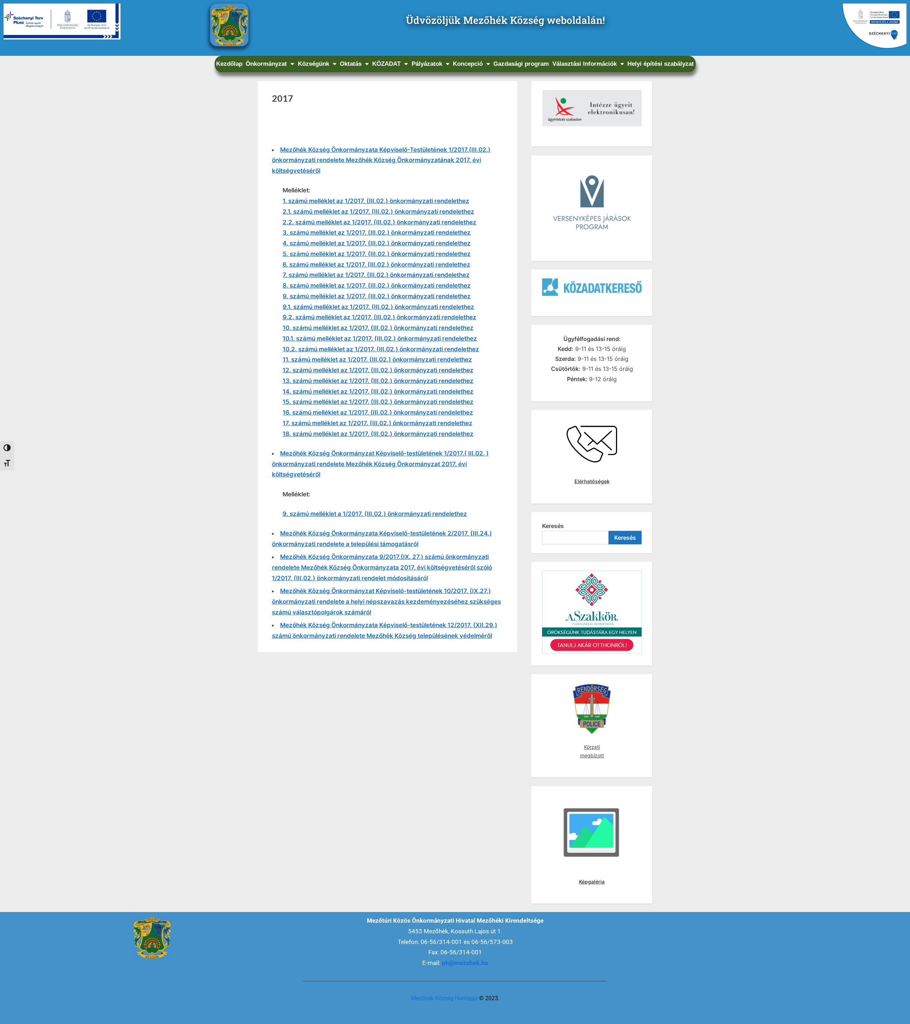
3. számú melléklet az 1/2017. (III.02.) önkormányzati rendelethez (377, 232)
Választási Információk (584, 63)
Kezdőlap (229, 63)
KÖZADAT (386, 63)
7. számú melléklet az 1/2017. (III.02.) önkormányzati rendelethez (376, 274)
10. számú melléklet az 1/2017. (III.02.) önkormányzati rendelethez (378, 327)
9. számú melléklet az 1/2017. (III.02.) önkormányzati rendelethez (377, 296)
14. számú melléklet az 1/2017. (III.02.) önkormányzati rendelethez (378, 391)
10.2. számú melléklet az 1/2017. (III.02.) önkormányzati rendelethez (381, 349)
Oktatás (351, 63)
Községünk (313, 63)
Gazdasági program (521, 63)
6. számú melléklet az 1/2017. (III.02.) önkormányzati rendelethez (376, 264)
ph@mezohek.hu (465, 962)
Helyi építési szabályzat (660, 63)
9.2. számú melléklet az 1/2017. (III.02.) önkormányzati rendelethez (379, 317)
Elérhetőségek (592, 481)
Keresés (553, 525)
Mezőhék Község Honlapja (444, 998)
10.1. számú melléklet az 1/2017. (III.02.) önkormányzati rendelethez (380, 338)
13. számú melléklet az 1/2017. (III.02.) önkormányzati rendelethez (378, 380)
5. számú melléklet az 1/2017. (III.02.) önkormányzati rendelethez (377, 253)
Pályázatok (427, 63)
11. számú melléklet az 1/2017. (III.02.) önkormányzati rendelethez (377, 359)
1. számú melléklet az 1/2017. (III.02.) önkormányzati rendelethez (376, 200)
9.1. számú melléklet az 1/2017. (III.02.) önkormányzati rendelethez (378, 306)
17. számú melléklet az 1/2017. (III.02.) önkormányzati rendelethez (377, 423)
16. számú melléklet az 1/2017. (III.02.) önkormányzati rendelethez (378, 412)
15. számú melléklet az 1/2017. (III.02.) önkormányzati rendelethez (378, 401)
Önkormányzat (266, 63)
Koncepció (468, 63)
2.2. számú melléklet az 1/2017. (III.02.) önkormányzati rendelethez (379, 222)
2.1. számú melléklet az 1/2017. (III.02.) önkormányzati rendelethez (378, 211)
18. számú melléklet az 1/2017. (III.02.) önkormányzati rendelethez (378, 433)
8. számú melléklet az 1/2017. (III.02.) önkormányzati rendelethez (377, 285)
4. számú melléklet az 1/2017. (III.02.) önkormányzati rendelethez (377, 243)
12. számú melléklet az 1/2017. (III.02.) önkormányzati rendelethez (378, 370)
